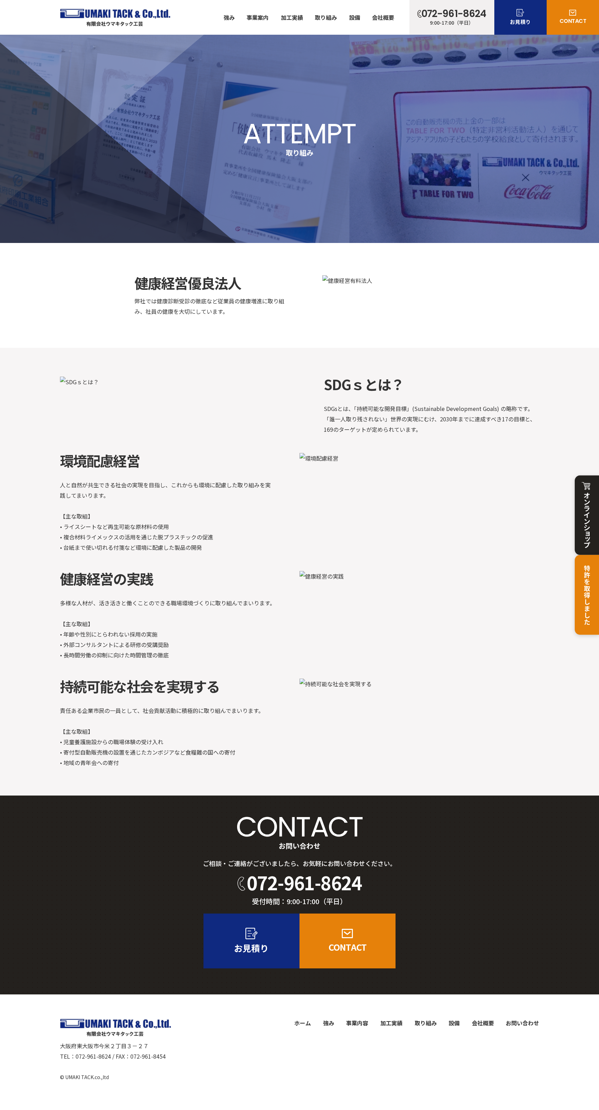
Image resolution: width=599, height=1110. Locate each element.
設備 (354, 17)
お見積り (520, 21)
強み (229, 17)
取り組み (326, 17)
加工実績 (292, 17)
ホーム (302, 1023)
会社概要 (383, 17)
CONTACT (573, 21)
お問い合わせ (522, 1023)
